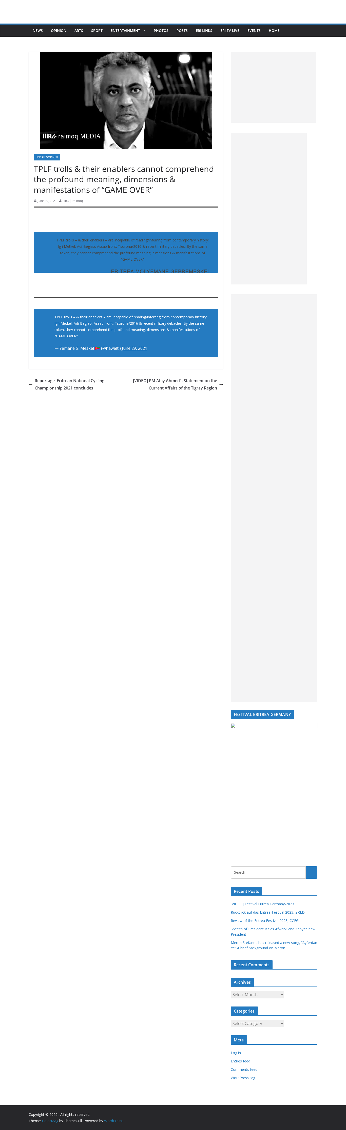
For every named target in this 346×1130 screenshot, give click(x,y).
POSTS (182, 30)
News (38, 30)
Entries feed (240, 1061)
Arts (78, 30)
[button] (143, 30)
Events (254, 30)
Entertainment (125, 30)
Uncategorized (47, 157)
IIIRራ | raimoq (73, 201)
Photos (161, 30)
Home (274, 30)
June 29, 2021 (134, 348)
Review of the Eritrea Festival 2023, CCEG (265, 920)
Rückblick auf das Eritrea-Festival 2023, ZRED (268, 912)
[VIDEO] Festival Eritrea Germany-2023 (262, 903)
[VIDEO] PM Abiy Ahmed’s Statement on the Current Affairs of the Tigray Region (175, 384)
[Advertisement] (273, 87)
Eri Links (204, 30)
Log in (236, 1052)
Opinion (58, 30)
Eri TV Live (229, 30)
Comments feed (244, 1069)
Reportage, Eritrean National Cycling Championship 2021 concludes (69, 384)
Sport (97, 30)
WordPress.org (243, 1077)
